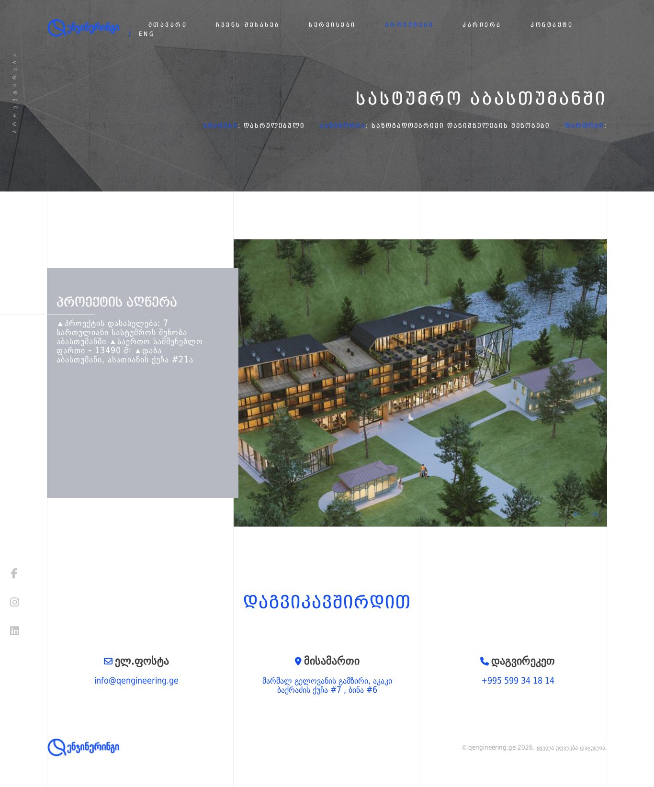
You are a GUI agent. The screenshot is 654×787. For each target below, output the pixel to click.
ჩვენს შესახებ (248, 25)
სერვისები (332, 25)
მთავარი (168, 25)
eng (147, 34)
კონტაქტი (551, 25)
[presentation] (577, 514)
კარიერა (482, 25)
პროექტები (409, 25)
